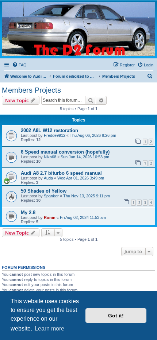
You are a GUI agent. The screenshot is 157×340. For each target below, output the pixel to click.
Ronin (49, 217)
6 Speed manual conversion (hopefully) (65, 152)
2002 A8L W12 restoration (49, 130)
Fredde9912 (54, 135)
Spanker (51, 196)
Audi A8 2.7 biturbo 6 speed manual (61, 173)
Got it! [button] (116, 315)
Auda (48, 178)
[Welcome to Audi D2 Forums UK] (78, 29)
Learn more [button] (49, 328)
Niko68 (50, 157)
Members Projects (31, 90)
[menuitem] (19, 65)
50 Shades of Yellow (43, 191)
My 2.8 (28, 212)
